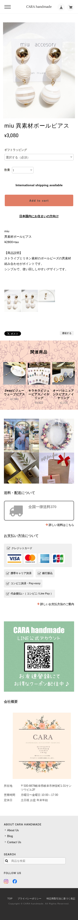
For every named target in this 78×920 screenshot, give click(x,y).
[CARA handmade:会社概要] (39, 744)
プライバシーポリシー (29, 898)
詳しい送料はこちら (61, 525)
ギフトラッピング (15, 149)
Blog (10, 836)
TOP (9, 898)
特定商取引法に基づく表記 (61, 898)
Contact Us (14, 842)
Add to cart (39, 200)
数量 (7, 169)
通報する (67, 333)
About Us (13, 830)
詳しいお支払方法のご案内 (57, 604)
